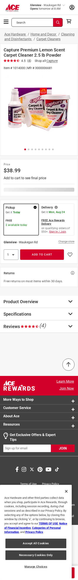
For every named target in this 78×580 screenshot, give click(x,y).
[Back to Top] (68, 364)
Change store (66, 241)
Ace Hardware (15, 34)
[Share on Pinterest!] (39, 469)
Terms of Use (28, 483)
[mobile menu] (6, 21)
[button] (39, 108)
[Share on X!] (31, 469)
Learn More (65, 381)
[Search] (58, 22)
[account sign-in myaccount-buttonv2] (72, 7)
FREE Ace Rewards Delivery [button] (53, 222)
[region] (36, 532)
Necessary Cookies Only (35, 555)
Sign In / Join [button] (57, 231)
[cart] (70, 21)
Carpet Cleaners (48, 39)
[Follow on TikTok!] (57, 469)
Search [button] (20, 22)
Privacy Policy (50, 483)
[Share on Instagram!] (24, 469)
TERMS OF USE (48, 523)
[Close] (66, 491)
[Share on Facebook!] (17, 469)
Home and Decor (44, 34)
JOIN (63, 448)
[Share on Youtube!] (48, 469)
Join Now (66, 388)
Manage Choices (35, 566)
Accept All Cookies (36, 543)
